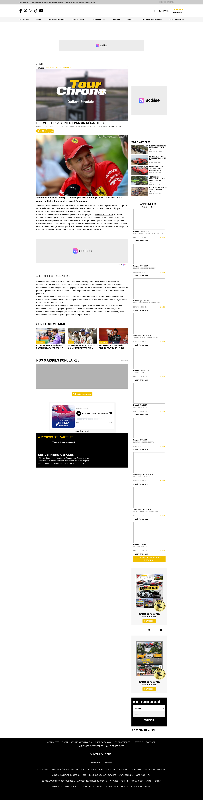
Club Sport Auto (176, 19)
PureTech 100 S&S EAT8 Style (143, 442)
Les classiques (98, 19)
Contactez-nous (95, 769)
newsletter (163, 11)
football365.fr (36, 2)
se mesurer (113, 282)
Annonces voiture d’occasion (66, 775)
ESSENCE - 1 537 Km (139, 237)
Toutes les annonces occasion (149, 558)
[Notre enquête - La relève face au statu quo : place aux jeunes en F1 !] (113, 336)
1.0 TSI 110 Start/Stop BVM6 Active (145, 511)
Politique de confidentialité (102, 775)
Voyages (114, 781)
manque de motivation (103, 217)
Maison (149, 781)
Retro (71, 342)
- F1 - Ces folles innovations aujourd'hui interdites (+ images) (61, 463)
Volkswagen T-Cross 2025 (143, 475)
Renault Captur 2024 (141, 370)
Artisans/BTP (112, 787)
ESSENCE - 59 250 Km (140, 516)
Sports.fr (45, 2)
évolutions (68, 306)
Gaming (99, 787)
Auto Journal (23, 2)
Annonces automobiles (152, 19)
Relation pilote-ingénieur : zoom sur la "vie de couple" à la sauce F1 (50, 347)
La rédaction (43, 769)
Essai (38, 19)
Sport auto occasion (77, 2)
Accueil (39, 64)
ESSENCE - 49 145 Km (140, 411)
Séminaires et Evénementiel (65, 787)
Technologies (87, 787)
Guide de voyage (90, 2)
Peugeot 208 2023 (140, 440)
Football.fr (53, 2)
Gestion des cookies (140, 787)
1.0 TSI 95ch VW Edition (141, 477)
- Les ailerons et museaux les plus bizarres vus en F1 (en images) (63, 461)
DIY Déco (124, 787)
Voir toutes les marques (82, 394)
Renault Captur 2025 (141, 231)
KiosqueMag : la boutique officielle (148, 769)
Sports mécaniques (56, 19)
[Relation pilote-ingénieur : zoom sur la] (50, 336)
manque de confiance (104, 214)
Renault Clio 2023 (140, 405)
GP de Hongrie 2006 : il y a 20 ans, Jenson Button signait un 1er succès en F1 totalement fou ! (81, 347)
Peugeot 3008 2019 (140, 266)
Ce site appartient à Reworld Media (58, 781)
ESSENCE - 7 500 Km (139, 481)
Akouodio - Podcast (64, 2)
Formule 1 (40, 342)
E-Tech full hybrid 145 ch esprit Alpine (148, 233)
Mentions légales (60, 769)
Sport (158, 781)
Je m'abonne (178, 11)
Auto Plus (140, 775)
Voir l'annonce (140, 241)
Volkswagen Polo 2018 (141, 301)
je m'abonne (149, 621)
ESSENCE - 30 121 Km (140, 550)
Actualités (24, 19)
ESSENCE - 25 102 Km (140, 342)
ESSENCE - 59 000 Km (140, 307)
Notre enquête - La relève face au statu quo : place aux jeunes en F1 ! (112, 347)
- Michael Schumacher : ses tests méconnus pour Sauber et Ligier (63, 458)
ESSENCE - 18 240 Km (140, 376)
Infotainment (137, 781)
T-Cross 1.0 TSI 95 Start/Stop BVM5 (145, 338)
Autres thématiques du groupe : (92, 781)
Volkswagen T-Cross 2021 (143, 509)
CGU (84, 775)
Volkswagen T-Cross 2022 (143, 335)
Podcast (131, 19)
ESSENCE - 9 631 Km (139, 446)
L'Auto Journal (126, 775)
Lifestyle (116, 19)
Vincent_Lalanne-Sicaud (111, 126)
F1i (29, 2)
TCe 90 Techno (138, 372)
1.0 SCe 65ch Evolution (141, 407)
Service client (78, 769)
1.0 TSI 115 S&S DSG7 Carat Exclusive (146, 303)
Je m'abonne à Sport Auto (117, 769)
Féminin (124, 781)
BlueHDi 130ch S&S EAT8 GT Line (144, 268)
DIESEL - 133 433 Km (139, 272)
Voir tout (124, 361)
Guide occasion (78, 19)
